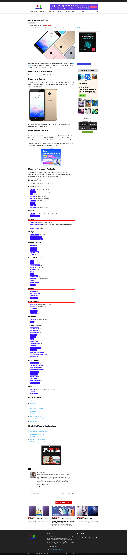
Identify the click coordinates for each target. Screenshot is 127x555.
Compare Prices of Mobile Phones (39, 419)
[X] (85, 25)
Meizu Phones (34, 421)
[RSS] (89, 538)
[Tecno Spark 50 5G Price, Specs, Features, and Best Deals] (39, 511)
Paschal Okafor (47, 25)
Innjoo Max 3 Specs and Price (68, 493)
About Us (92, 553)
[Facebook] (82, 25)
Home (29, 17)
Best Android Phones (36, 416)
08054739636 (54, 546)
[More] (97, 25)
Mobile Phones (35, 17)
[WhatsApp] (91, 25)
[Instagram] (82, 537)
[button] (97, 11)
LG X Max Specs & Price (33, 493)
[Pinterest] (88, 25)
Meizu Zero (33, 411)
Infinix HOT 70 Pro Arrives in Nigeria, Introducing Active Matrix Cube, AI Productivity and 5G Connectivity (63, 520)
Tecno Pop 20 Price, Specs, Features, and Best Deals (85, 519)
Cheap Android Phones (36, 408)
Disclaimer (83, 553)
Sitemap (87, 553)
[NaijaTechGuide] (38, 6)
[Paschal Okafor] (33, 479)
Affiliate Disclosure (75, 553)
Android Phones (36, 468)
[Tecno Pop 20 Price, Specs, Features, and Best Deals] (88, 511)
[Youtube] (96, 538)
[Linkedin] (94, 25)
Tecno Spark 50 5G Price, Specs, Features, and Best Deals (38, 519)
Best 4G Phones (34, 406)
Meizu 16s (32, 401)
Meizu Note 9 (33, 403)
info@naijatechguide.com (57, 549)
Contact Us (97, 553)
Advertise (63, 553)
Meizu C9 (32, 413)
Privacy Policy (68, 553)
